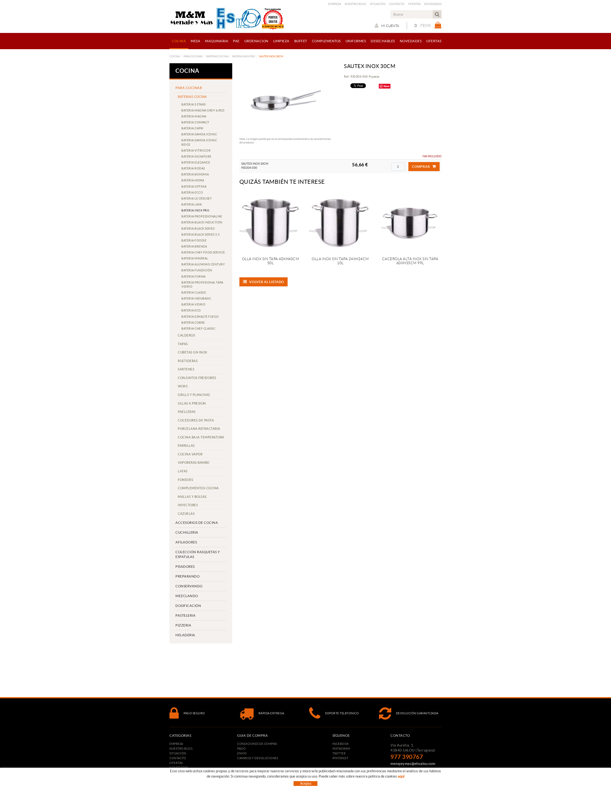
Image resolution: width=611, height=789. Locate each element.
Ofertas (414, 3)
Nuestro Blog (355, 3)
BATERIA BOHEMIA (195, 174)
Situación (377, 3)
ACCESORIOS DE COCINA (196, 523)
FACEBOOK (340, 743)
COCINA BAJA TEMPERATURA (201, 437)
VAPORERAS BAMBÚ (193, 462)
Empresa (334, 3)
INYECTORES (188, 505)
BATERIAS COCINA (217, 56)
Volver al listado (266, 282)
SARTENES (186, 369)
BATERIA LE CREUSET (196, 198)
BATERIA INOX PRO (243, 56)
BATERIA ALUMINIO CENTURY (203, 264)
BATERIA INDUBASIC (196, 298)
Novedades (433, 3)
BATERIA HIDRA (192, 180)
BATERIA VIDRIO (193, 304)
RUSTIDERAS (188, 361)
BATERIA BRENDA (194, 246)
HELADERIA (185, 635)
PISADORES (185, 566)
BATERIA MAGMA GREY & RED (202, 110)
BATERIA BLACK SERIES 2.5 (200, 234)
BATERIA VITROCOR (196, 150)
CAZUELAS (186, 513)
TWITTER (339, 753)
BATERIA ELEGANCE (195, 162)
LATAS (183, 471)
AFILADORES (186, 542)
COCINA (174, 56)
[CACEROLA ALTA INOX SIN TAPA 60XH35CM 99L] (410, 222)
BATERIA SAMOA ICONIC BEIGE (199, 142)
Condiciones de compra (257, 743)
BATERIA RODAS (193, 168)
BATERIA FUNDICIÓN (196, 270)
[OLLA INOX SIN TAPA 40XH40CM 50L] (270, 222)
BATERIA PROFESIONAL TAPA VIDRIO (202, 284)
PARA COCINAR (193, 56)
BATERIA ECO (191, 310)
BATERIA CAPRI (192, 128)
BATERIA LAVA (191, 204)
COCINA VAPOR (190, 454)
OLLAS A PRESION (192, 403)
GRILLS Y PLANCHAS (194, 395)
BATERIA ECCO (192, 192)
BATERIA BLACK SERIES (198, 228)
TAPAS (183, 344)
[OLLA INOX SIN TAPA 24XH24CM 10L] (340, 222)
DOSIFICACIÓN (188, 606)
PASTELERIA (185, 615)
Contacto (397, 3)
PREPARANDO (187, 576)
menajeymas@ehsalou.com (412, 764)
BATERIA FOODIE (193, 240)
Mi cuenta (390, 26)
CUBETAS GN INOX (192, 352)
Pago (241, 748)
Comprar (421, 166)
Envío (242, 753)
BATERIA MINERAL (194, 258)
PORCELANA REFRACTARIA (199, 429)
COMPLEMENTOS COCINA (198, 488)
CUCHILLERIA (186, 532)
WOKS (183, 386)
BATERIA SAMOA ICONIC (199, 134)
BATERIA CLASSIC (193, 292)
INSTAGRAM (341, 748)
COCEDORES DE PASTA (196, 420)
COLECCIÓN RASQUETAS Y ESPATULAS (197, 554)
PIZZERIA (183, 625)
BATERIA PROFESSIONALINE (201, 216)
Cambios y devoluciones (257, 758)
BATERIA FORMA (193, 276)
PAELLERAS (187, 412)
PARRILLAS (186, 445)
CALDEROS (186, 335)
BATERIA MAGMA (193, 116)
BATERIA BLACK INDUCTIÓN (201, 222)
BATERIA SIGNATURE (196, 156)
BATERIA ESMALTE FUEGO (200, 316)
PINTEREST (340, 758)
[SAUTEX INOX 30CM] (286, 99)
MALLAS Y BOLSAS (192, 497)
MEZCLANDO (186, 596)
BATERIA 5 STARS (193, 104)
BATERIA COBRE (193, 322)
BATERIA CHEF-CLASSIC (198, 328)
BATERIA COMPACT (195, 122)
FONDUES (185, 480)
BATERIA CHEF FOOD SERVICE (203, 252)
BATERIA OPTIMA (193, 186)
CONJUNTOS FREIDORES (197, 378)
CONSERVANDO (189, 586)
